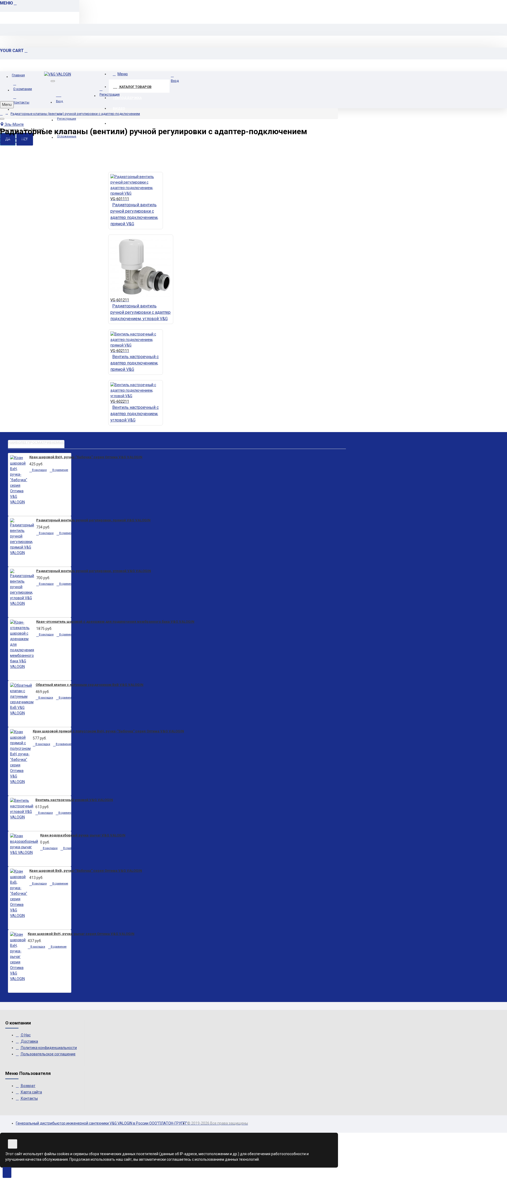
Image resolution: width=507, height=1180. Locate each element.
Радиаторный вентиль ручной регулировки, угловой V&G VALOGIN (93, 571)
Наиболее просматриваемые (36, 442)
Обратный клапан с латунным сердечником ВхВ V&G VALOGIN (89, 685)
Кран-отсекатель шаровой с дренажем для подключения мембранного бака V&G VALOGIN (115, 622)
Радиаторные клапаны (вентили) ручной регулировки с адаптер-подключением (75, 114)
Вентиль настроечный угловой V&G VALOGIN (74, 800)
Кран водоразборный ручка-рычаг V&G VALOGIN (82, 835)
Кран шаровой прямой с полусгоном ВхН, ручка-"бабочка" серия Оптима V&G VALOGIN (108, 731)
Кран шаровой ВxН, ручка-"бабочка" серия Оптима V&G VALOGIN (85, 457)
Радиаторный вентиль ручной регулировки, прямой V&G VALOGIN (93, 520)
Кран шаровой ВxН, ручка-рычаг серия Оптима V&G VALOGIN (81, 934)
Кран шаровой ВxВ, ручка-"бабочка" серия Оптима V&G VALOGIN (85, 871)
